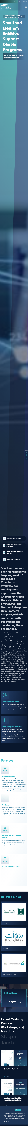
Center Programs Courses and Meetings (15, 552)
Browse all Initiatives (12, 1002)
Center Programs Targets (14, 538)
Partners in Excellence (13, 559)
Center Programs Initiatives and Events (14, 545)
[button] (22, 16)
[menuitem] (19, 1)
